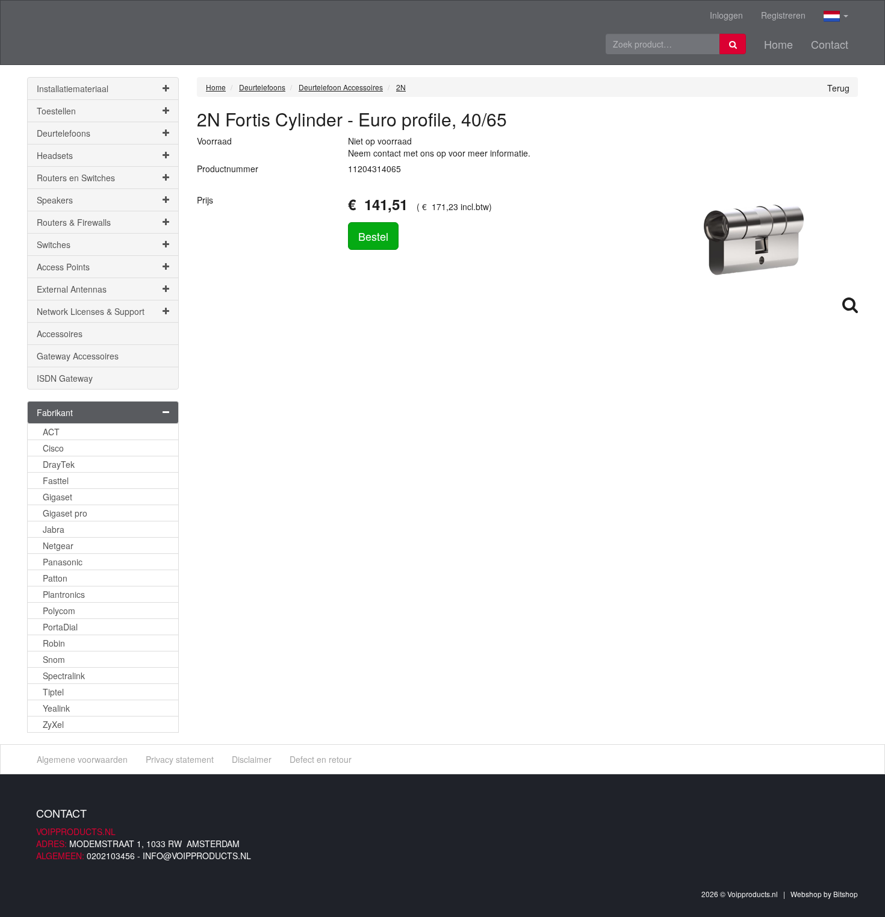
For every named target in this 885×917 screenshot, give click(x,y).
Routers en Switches (76, 178)
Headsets (55, 155)
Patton (55, 578)
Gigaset (57, 497)
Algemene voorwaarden (82, 759)
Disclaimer (252, 759)
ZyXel (53, 724)
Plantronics (64, 594)
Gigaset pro (65, 513)
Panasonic (62, 562)
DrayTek (59, 464)
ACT (51, 432)
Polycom (59, 611)
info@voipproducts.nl (197, 856)
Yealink (56, 708)
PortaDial (60, 627)
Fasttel (56, 480)
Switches (53, 244)
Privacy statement (180, 759)
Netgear (58, 545)
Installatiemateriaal (72, 88)
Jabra (53, 529)
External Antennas (72, 289)
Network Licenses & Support (90, 311)
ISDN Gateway (65, 378)
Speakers (55, 200)
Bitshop (845, 894)
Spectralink (64, 676)
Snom (54, 659)
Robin (54, 643)
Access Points (63, 267)
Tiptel (53, 692)
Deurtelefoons (63, 133)
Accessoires (59, 334)
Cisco (53, 448)
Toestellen (56, 111)
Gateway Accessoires (78, 356)
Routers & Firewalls (74, 222)
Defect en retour (321, 759)
